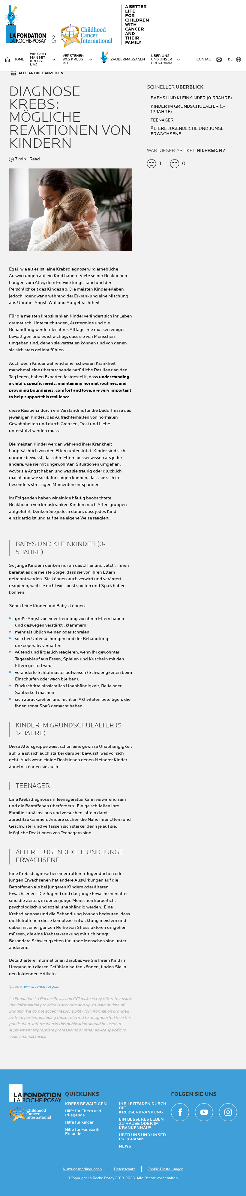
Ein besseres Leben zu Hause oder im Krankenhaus (141, 1123)
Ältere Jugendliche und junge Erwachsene (187, 131)
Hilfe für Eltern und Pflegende (83, 1113)
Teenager (163, 120)
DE (230, 59)
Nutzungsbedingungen (82, 1169)
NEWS (125, 1146)
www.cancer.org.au (41, 986)
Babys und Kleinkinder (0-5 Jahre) (192, 98)
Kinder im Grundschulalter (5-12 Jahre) (188, 109)
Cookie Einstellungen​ (165, 1169)
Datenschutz (124, 1169)
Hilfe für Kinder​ (79, 1122)
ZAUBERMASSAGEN (127, 59)
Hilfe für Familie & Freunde (82, 1131)
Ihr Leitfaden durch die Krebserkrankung (142, 1108)
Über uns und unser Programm (142, 1137)
